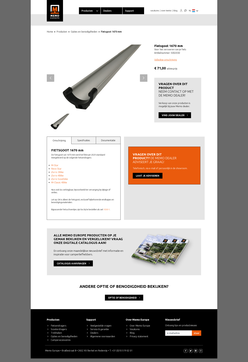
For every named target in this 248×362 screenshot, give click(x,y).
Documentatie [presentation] (108, 140)
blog (175, 10)
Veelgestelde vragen (100, 325)
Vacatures (135, 329)
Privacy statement (139, 336)
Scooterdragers (59, 329)
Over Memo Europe (140, 325)
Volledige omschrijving (165, 59)
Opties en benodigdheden (84, 31)
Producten (62, 31)
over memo (166, 10)
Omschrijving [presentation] (59, 140)
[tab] (59, 140)
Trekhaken (56, 332)
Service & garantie (99, 329)
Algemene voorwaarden (102, 336)
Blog (132, 332)
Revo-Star (56, 168)
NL (190, 10)
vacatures (154, 10)
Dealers (94, 332)
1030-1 (106, 209)
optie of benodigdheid (122, 297)
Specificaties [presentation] (83, 140)
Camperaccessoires (61, 340)
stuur (196, 333)
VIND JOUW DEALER (173, 115)
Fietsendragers (58, 325)
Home (50, 31)
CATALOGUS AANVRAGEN (72, 263)
